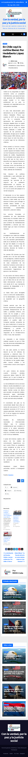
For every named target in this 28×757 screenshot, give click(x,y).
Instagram (22, 753)
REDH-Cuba (14, 61)
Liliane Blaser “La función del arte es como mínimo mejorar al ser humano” (19, 557)
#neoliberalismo (13, 68)
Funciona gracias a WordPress (9, 747)
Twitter (11, 753)
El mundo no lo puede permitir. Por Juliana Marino (14, 611)
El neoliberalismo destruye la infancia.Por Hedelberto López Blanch (17, 518)
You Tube (16, 753)
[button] (21, 34)
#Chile (21, 63)
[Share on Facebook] (18, 482)
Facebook (5, 753)
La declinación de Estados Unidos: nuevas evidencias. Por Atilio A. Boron (8, 557)
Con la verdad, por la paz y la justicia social (14, 737)
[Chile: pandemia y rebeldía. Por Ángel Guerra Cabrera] (8, 534)
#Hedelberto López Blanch (16, 65)
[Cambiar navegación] (13, 34)
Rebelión (10, 475)
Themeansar (14, 749)
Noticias (6, 704)
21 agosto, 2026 (10, 658)
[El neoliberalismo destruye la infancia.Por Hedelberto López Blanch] (17, 512)
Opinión (5, 43)
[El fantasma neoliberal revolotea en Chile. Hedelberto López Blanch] (8, 520)
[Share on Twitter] (22, 482)
